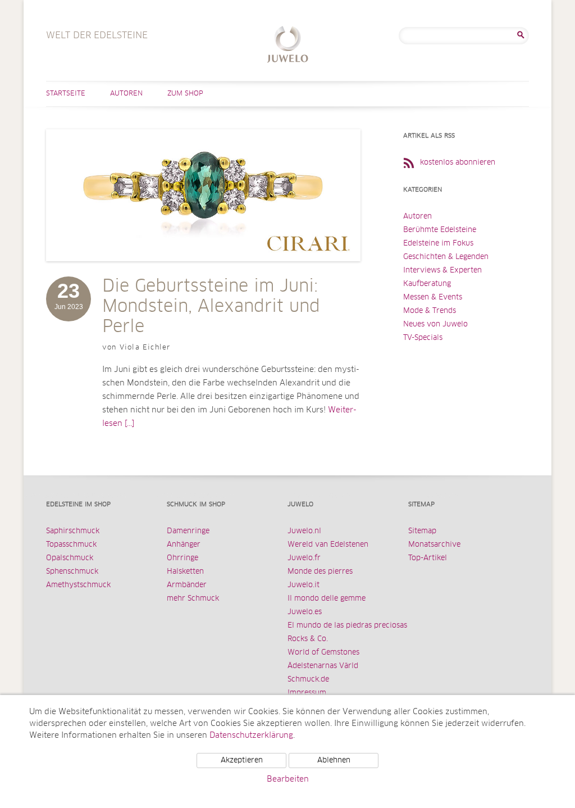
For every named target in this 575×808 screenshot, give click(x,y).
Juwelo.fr (304, 558)
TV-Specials (422, 338)
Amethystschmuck (78, 585)
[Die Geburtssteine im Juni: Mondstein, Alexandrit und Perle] (203, 272)
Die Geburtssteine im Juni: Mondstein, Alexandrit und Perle (211, 306)
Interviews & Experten (442, 270)
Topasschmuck (71, 544)
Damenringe (188, 531)
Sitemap (422, 531)
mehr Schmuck (193, 598)
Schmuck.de (308, 679)
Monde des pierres (320, 571)
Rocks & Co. (308, 639)
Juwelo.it (304, 585)
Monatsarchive (434, 544)
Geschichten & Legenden (446, 257)
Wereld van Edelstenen (328, 544)
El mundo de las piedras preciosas (347, 625)
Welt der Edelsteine (287, 45)
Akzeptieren (242, 760)
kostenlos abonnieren (457, 162)
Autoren (126, 93)
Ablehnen (333, 760)
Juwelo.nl (304, 531)
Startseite (65, 93)
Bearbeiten (288, 779)
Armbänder (187, 585)
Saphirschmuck (72, 531)
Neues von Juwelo (435, 324)
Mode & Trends (429, 311)
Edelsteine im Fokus (438, 243)
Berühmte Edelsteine (439, 230)
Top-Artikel (427, 558)
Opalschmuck (69, 558)
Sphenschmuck (72, 571)
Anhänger (183, 544)
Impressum (307, 693)
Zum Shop (185, 93)
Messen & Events (432, 297)
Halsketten (185, 571)
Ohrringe (182, 558)
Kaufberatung (427, 284)
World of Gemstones (323, 652)
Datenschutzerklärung (251, 735)
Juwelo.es (305, 612)
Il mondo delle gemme (327, 598)
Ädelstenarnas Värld (323, 666)
